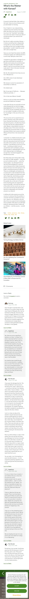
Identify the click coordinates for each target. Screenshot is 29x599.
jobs (19, 213)
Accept (17, 586)
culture (9, 213)
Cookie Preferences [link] (4, 598)
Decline (16, 591)
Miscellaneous (12, 3)
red (9, 214)
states (12, 214)
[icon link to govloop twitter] (6, 15)
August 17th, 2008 (12, 380)
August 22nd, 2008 (12, 545)
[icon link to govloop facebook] (9, 15)
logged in (12, 296)
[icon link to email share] (15, 15)
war (16, 214)
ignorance (14, 213)
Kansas (22, 213)
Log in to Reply (7, 327)
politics (5, 214)
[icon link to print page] (4, 17)
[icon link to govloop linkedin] (12, 15)
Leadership (6, 3)
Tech (17, 3)
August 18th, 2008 (12, 471)
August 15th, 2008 (12, 305)
